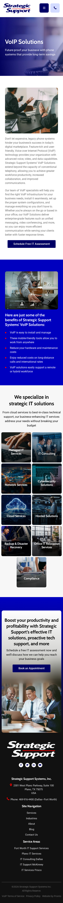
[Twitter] (27, 765)
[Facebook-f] (21, 765)
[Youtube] (40, 765)
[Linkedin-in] (34, 765)
